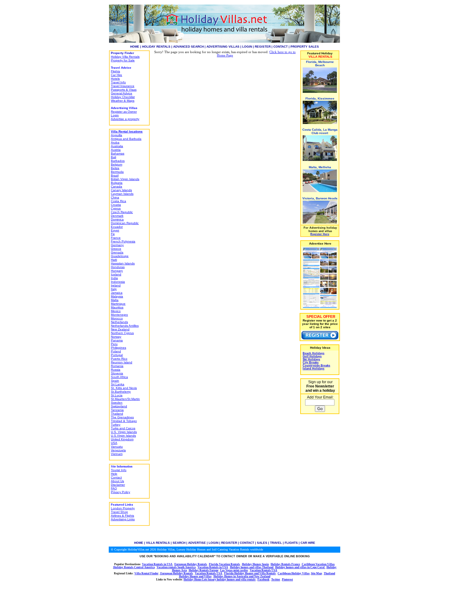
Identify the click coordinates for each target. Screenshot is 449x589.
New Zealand (120, 329)
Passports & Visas (124, 89)
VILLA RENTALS (158, 542)
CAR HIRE (308, 542)
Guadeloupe (120, 256)
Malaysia (117, 296)
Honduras (118, 267)
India (114, 278)
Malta (115, 300)
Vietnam (116, 454)
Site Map (316, 573)
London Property (123, 508)
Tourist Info (118, 470)
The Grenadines (122, 417)
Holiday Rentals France (285, 564)
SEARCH (179, 542)
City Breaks (311, 362)
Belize (115, 168)
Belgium (116, 164)
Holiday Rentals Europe (203, 570)
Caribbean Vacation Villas (318, 564)
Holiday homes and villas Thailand (252, 567)
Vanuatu (117, 446)
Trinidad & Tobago (124, 421)
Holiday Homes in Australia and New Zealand (242, 576)
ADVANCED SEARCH (188, 46)
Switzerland (119, 406)
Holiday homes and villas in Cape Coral (300, 567)
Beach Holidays (313, 353)
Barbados (118, 160)
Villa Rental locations (127, 131)
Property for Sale (123, 60)
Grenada (117, 252)
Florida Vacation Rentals (224, 564)
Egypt (115, 230)
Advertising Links (123, 519)
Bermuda (117, 171)
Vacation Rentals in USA (157, 564)
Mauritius (117, 307)
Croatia (116, 204)
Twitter (275, 579)
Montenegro (119, 314)
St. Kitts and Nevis (124, 388)
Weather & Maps (122, 100)
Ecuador (117, 226)
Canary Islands (121, 190)
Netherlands (119, 322)
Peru (114, 344)
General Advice (121, 93)
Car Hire (116, 75)
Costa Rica (118, 201)
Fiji (113, 234)
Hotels (115, 78)
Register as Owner (124, 111)
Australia (117, 146)
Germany (117, 245)
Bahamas (117, 153)
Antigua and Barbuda (126, 138)
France (116, 237)
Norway (116, 336)
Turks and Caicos (123, 428)
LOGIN (247, 46)
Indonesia (118, 281)
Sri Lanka (117, 384)
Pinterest (287, 579)
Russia (115, 369)
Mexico (116, 311)
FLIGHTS (291, 542)
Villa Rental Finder (146, 573)
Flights (115, 71)
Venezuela (118, 450)
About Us (117, 481)
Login (115, 115)
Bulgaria (116, 182)
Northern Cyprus (122, 333)
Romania (117, 366)
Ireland (116, 285)
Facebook (263, 579)
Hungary (117, 270)
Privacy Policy (120, 492)
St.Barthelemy (121, 391)
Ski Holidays (311, 359)
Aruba (115, 142)
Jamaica (116, 292)
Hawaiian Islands (123, 263)
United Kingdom (122, 439)
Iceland (116, 274)
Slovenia (117, 373)
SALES (262, 542)
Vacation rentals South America (176, 567)
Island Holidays (313, 368)
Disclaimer (118, 484)
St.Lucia (116, 395)
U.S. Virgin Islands (124, 432)
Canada (116, 186)
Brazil (115, 175)
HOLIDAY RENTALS (156, 46)
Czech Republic (122, 212)
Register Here (319, 234)
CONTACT (280, 46)
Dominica (117, 219)
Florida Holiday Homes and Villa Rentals (250, 573)
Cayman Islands (122, 193)
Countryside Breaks (316, 365)
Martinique (118, 303)
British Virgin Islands (125, 179)
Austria (116, 149)
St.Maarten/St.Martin (125, 399)
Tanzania (117, 410)
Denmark (117, 215)
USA (114, 443)
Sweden (116, 402)
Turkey (115, 424)
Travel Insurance (122, 86)
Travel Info (118, 82)
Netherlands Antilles (125, 325)
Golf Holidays (312, 356)
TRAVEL (276, 542)
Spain (115, 380)
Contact (116, 477)
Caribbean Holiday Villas (294, 573)
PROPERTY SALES (304, 46)
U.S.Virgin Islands (123, 435)
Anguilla (116, 135)
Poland (116, 351)
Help (114, 473)
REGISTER (263, 46)
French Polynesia (123, 241)
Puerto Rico (119, 358)
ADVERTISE (197, 542)
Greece (116, 248)
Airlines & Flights (122, 515)
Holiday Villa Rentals (125, 56)
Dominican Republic (125, 223)
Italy (114, 289)
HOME (134, 46)
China (115, 197)
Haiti (114, 259)
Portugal (117, 355)
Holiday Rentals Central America (134, 567)
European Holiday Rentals (190, 564)
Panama (117, 340)
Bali (113, 157)
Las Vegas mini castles (234, 570)
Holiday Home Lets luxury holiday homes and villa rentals (220, 579)
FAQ (114, 488)
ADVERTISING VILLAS (222, 46)
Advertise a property (125, 119)
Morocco (117, 318)
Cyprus (116, 208)
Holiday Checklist (123, 97)
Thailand (117, 413)
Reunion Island (121, 362)
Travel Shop (119, 512)
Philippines (118, 347)
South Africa (119, 377)
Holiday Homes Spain (255, 564)
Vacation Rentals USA (263, 570)
